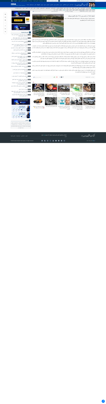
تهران (64, 8)
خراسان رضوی (42, 8)
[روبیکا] (64, 141)
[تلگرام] (56, 141)
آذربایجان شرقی (88, 8)
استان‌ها (38, 4)
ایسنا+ (28, 4)
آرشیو (45, 1)
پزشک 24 (20, 124)
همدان (57, 9)
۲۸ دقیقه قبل (29, 89)
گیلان (73, 9)
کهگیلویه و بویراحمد (82, 9)
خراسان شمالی (53, 8)
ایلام (70, 8)
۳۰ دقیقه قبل (29, 94)
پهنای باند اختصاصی (22, 122)
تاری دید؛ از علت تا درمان (23, 89)
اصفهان (73, 8)
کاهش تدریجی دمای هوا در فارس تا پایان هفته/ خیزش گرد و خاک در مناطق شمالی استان (19, 92)
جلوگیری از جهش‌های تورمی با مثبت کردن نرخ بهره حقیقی (19, 42)
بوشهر (67, 8)
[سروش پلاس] (58, 141)
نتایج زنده (15, 1)
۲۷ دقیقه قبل (29, 82)
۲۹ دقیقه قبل (29, 91)
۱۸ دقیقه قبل (29, 63)
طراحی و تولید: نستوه (90, 140)
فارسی (56, 1)
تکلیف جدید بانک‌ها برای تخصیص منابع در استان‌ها (20, 50)
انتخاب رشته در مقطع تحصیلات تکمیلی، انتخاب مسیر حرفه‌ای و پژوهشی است (19, 57)
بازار (19, 1)
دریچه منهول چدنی (21, 127)
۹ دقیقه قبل (29, 38)
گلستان (77, 9)
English (48, 1)
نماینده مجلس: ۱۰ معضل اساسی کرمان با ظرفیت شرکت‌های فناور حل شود (19, 60)
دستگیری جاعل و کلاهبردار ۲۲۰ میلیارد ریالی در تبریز (19, 77)
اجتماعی (48, 4)
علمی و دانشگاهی (66, 4)
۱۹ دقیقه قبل (29, 66)
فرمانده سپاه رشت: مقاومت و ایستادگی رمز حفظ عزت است (19, 67)
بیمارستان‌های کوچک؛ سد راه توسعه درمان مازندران (20, 73)
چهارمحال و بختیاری (60, 8)
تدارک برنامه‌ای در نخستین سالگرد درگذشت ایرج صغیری (19, 86)
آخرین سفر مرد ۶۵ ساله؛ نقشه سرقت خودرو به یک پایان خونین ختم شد (19, 95)
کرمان (90, 9)
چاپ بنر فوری (28, 122)
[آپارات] (42, 141)
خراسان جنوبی (48, 8)
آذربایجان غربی (83, 8)
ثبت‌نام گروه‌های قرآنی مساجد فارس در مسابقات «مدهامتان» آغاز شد (19, 54)
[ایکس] (50, 141)
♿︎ (103, 401)
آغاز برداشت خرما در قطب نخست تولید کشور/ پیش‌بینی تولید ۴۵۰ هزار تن (19, 80)
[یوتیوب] (53, 141)
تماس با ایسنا (36, 1)
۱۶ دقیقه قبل (29, 59)
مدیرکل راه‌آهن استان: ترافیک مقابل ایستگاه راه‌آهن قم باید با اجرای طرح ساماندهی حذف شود (19, 38)
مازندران (64, 9)
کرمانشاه (87, 9)
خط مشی (22, 136)
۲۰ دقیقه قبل (29, 69)
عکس (35, 4)
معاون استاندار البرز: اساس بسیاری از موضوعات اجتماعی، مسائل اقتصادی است (19, 83)
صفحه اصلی (71, 4)
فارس (31, 8)
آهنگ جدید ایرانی (27, 124)
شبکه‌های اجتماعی (24, 1)
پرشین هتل (20, 126)
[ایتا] (61, 141)
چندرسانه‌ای (31, 4)
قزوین (27, 8)
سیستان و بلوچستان (18, 8)
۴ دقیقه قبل (29, 34)
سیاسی (61, 4)
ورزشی (42, 4)
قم (29, 8)
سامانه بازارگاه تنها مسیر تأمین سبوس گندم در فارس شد (20, 70)
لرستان (71, 9)
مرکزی (67, 9)
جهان (45, 4)
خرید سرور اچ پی (14, 124)
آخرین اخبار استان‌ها (24, 32)
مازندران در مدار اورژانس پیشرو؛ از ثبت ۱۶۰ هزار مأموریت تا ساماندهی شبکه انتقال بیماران (19, 45)
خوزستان (38, 8)
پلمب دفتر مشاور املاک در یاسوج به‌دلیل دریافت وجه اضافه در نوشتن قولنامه (19, 35)
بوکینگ (24, 126)
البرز (75, 8)
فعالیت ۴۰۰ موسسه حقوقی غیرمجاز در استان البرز (19, 48)
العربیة (52, 1)
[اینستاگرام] (47, 141)
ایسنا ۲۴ (30, 1)
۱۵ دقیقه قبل (29, 53)
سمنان (24, 8)
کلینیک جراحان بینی (14, 126)
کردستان (93, 9)
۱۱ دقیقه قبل (29, 44)
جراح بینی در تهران (14, 122)
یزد (54, 9)
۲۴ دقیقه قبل (29, 79)
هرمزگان (60, 9)
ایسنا (81, 4)
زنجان (34, 8)
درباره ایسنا (41, 1)
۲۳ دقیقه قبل (29, 76)
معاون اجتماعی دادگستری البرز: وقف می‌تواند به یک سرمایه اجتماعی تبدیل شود (19, 63)
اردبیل (78, 8)
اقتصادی (51, 4)
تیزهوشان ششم (28, 126)
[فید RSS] (44, 141)
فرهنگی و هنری (56, 4)
